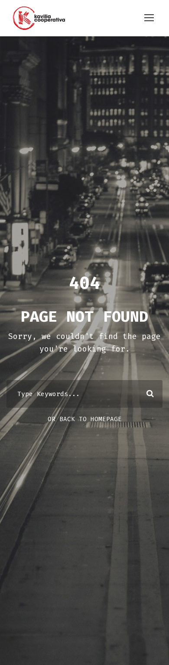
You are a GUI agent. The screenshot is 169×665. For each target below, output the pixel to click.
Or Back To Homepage (85, 419)
